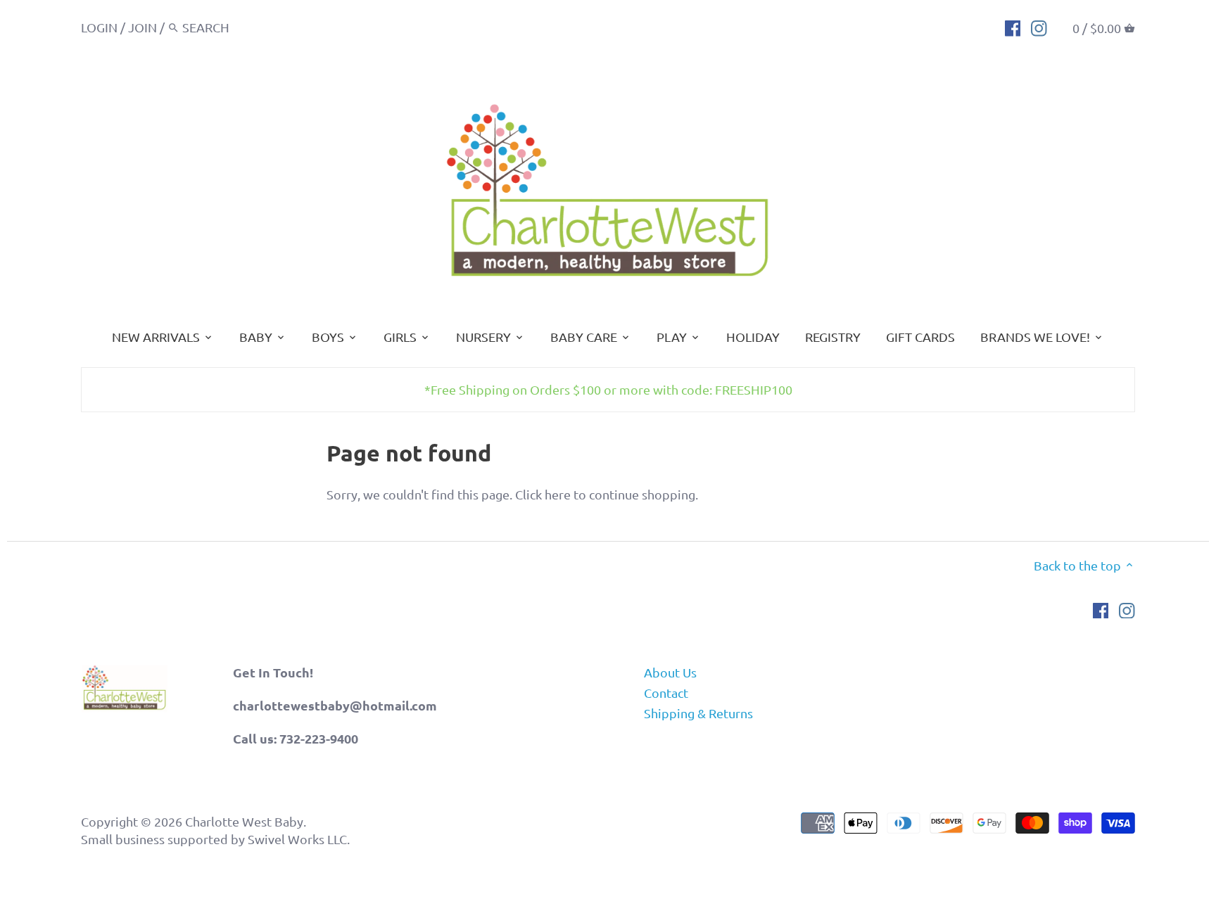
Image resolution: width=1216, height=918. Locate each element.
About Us (670, 672)
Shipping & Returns (698, 713)
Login (99, 27)
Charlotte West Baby (244, 821)
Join (142, 27)
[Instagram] (1039, 26)
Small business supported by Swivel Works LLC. (215, 838)
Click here (543, 494)
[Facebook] (1013, 26)
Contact (666, 692)
